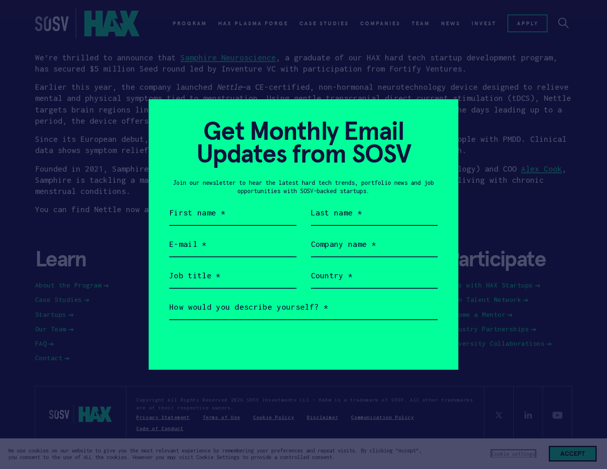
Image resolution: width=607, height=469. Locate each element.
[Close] (442, 115)
